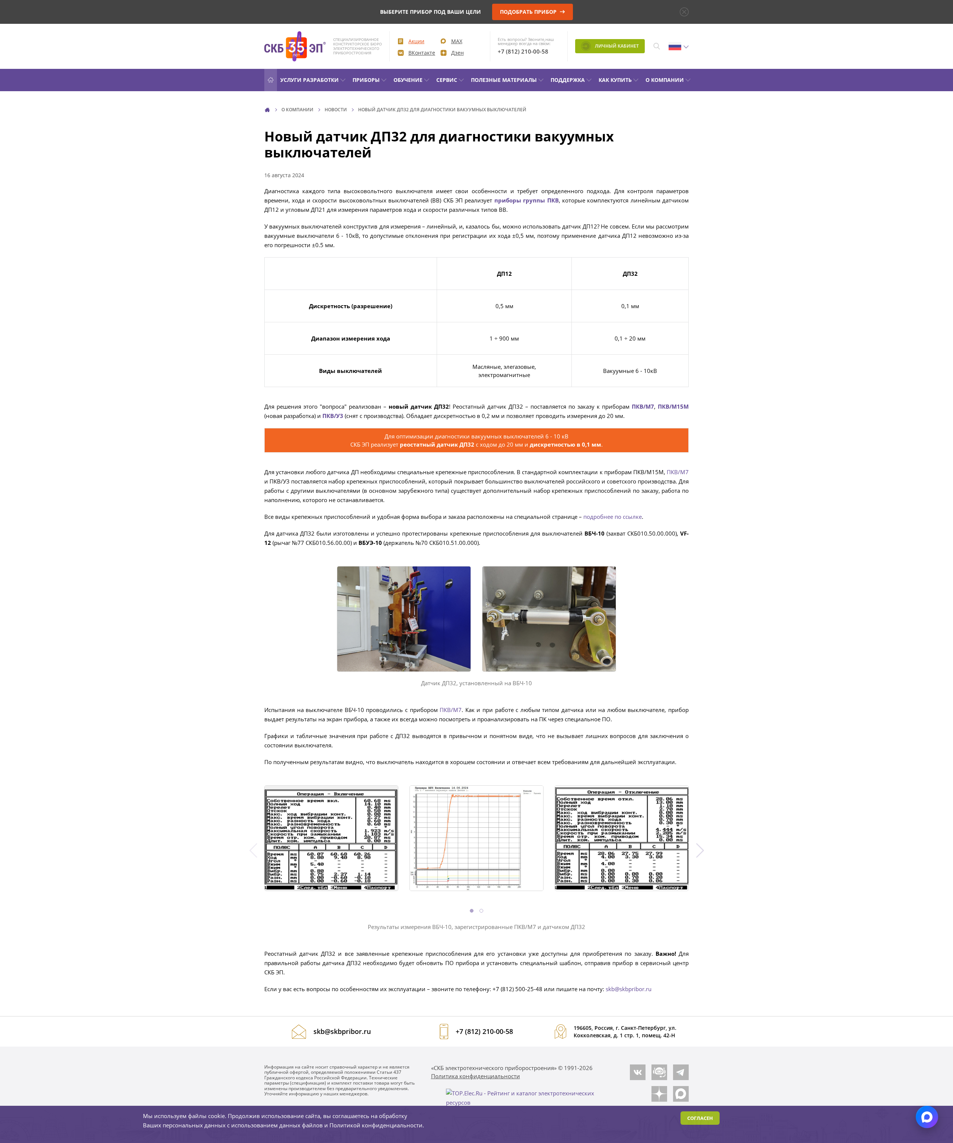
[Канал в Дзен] (659, 1094)
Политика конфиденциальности (475, 1076)
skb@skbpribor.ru (628, 989)
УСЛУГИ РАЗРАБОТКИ (309, 79)
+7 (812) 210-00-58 (523, 51)
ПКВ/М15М (673, 406)
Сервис (446, 79)
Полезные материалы (504, 79)
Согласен (700, 1118)
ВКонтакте (421, 52)
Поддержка (568, 79)
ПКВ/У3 (332, 415)
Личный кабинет (616, 46)
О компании (665, 79)
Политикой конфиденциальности (376, 1125)
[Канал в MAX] (681, 1094)
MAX (456, 41)
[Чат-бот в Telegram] (659, 1072)
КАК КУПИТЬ (615, 79)
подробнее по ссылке (612, 516)
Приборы (366, 79)
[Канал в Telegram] (681, 1072)
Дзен (457, 52)
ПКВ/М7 (678, 472)
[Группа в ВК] (638, 1072)
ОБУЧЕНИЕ (408, 79)
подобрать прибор (529, 11)
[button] (472, 911)
